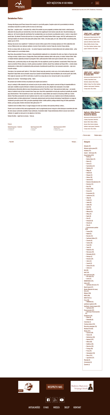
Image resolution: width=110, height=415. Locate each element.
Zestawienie (87, 362)
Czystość (89, 39)
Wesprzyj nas (55, 387)
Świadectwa (92, 9)
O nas (85, 300)
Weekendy (89, 319)
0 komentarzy (99, 9)
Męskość (95, 42)
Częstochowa (89, 166)
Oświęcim (88, 221)
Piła (87, 225)
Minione (85, 44)
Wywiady (86, 360)
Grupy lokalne (94, 39)
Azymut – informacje (89, 153)
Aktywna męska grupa (89, 148)
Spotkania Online (90, 238)
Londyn (88, 200)
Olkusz (88, 214)
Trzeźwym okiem (87, 88)
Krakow (88, 189)
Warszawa (88, 252)
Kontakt (77, 407)
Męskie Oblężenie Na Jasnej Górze (91, 290)
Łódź (87, 207)
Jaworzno (88, 179)
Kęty (87, 186)
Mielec (88, 209)
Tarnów (88, 243)
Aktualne (86, 146)
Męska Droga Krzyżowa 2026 (36, 127)
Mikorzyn (88, 211)
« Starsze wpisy (86, 135)
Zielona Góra (89, 266)
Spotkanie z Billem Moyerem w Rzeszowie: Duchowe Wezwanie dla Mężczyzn (92, 113)
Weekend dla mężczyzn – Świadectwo (15, 127)
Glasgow (88, 175)
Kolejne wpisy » (98, 135)
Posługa (96, 44)
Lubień (88, 202)
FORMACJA (89, 302)
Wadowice (88, 250)
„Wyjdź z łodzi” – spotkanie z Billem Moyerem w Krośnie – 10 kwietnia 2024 (92, 73)
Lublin (87, 205)
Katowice (88, 184)
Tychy (87, 247)
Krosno (95, 79)
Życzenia (86, 364)
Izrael (87, 279)
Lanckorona (89, 195)
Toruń (87, 245)
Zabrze (88, 261)
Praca (85, 46)
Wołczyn (88, 256)
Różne (88, 46)
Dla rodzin (88, 276)
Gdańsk (88, 173)
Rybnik (88, 234)
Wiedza (96, 48)
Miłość (98, 42)
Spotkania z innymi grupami (89, 86)
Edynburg (88, 168)
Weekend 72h (87, 329)
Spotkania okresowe (91, 285)
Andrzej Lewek (93, 37)
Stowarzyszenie (88, 310)
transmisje (86, 322)
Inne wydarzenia (88, 275)
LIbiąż (87, 198)
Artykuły (86, 39)
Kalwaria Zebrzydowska (92, 182)
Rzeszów (92, 124)
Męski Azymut (87, 287)
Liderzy (85, 283)
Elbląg (87, 170)
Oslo (87, 218)
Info (85, 270)
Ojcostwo (93, 44)
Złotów (88, 268)
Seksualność (89, 353)
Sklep (66, 407)
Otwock (88, 223)
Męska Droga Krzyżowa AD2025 (60, 127)
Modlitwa (89, 44)
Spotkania (91, 46)
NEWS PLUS (87, 298)
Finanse (88, 335)
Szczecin (88, 240)
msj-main (81, 9)
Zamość (88, 263)
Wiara (93, 48)
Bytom (88, 161)
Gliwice (88, 177)
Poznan (88, 231)
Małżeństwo (91, 42)
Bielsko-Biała (89, 159)
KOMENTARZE (87, 281)
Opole (87, 216)
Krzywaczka (89, 193)
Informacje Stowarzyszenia (93, 312)
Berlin (87, 157)
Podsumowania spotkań (92, 227)
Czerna (88, 164)
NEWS (85, 295)
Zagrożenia (89, 358)
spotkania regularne (89, 304)
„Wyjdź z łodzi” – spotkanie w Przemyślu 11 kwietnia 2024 (92, 34)
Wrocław (88, 259)
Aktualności (34, 407)
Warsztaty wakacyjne (89, 326)
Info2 (85, 272)
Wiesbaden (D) (90, 254)
